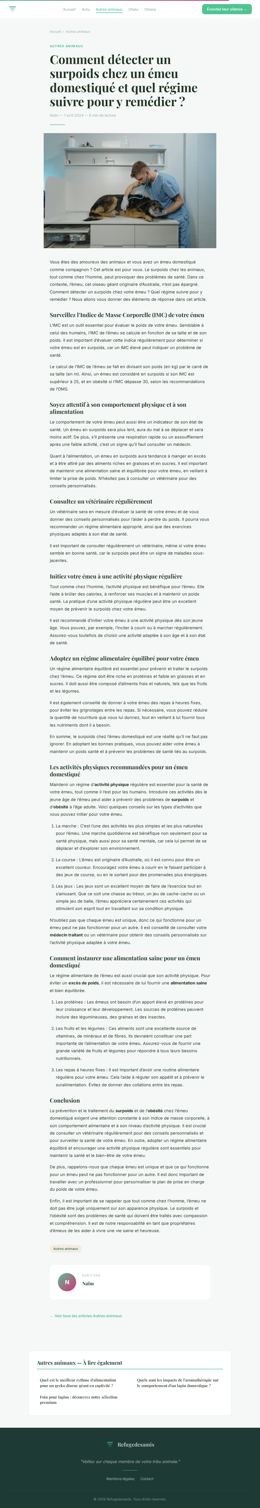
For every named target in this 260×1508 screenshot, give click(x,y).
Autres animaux (109, 9)
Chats (133, 9)
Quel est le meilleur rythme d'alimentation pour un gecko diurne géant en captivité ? (78, 1382)
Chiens (150, 9)
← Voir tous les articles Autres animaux (86, 1315)
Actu (86, 9)
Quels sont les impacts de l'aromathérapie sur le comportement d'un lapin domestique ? (178, 1382)
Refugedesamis (136, 1444)
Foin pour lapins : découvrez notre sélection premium (78, 1399)
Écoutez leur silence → (227, 9)
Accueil (69, 9)
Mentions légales (120, 1478)
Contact (147, 1478)
